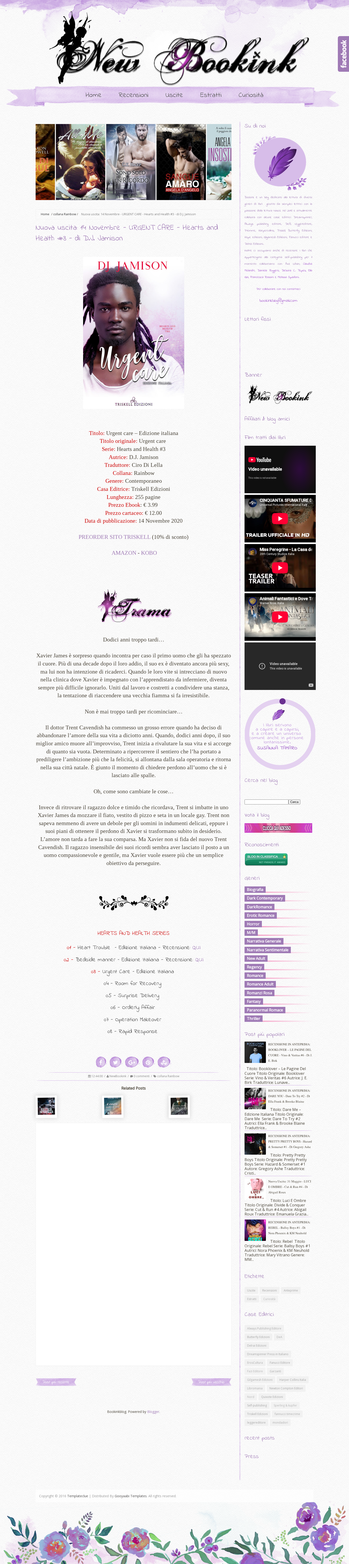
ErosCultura (255, 1363)
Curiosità (251, 95)
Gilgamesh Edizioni (260, 1380)
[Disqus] (133, 1182)
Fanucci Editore (280, 1363)
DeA (279, 1337)
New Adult (256, 958)
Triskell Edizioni (257, 1414)
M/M (251, 932)
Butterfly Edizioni (258, 1337)
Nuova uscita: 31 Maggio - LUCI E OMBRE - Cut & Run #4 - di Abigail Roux (289, 1186)
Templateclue (77, 1496)
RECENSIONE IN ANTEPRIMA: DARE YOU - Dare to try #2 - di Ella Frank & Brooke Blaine (289, 1096)
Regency (254, 967)
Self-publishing (257, 1405)
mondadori (280, 1423)
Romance (255, 975)
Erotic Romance (260, 915)
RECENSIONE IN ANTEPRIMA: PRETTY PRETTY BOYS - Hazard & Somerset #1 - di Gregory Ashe (290, 1141)
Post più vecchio (211, 1382)
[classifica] (278, 831)
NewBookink (118, 1076)
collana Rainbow (64, 214)
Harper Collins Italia (292, 1380)
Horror (253, 924)
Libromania (255, 1388)
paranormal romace (265, 1010)
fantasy (254, 1001)
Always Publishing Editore (264, 1328)
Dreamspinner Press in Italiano (267, 1354)
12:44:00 (97, 1076)
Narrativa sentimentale (267, 949)
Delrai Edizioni (256, 1346)
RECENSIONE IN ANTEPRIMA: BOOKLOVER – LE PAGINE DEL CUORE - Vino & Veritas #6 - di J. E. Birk (290, 1052)
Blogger (153, 1411)
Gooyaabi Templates (131, 1496)
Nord (250, 1397)
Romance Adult (260, 984)
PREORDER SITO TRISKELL (115, 537)
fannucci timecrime (287, 1414)
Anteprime (291, 1290)
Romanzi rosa (259, 992)
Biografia (255, 889)
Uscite (174, 95)
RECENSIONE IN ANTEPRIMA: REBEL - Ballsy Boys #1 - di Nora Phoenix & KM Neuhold (289, 1227)
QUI (196, 948)
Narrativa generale (264, 941)
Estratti (211, 95)
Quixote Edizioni (272, 1397)
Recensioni (133, 95)
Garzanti (275, 1371)
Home (94, 95)
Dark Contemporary (265, 898)
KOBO (149, 553)
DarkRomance (259, 906)
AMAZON (124, 553)
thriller (253, 1018)
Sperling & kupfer (285, 1405)
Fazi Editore (255, 1371)
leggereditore (256, 1423)
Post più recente (56, 1382)
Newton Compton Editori (286, 1388)
